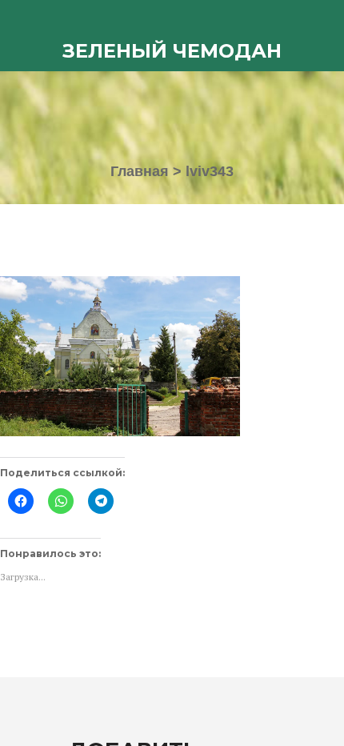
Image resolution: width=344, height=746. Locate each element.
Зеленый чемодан (172, 50)
